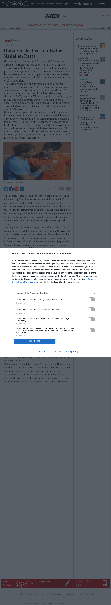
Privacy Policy (72, 351)
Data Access (55, 351)
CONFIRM (34, 341)
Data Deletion (39, 351)
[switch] (91, 299)
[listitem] (55, 293)
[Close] (105, 254)
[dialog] (55, 302)
